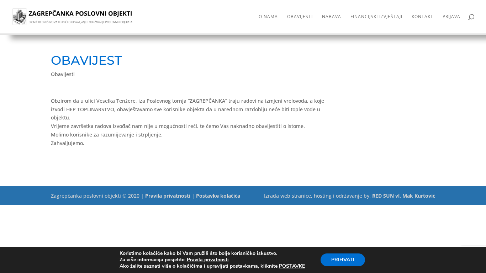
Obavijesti (300, 17)
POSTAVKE (292, 266)
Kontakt (422, 17)
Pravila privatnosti (167, 195)
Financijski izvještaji (376, 17)
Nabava (331, 17)
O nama (268, 17)
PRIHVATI (342, 259)
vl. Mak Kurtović (415, 195)
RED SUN (383, 195)
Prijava (451, 17)
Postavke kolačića (218, 195)
